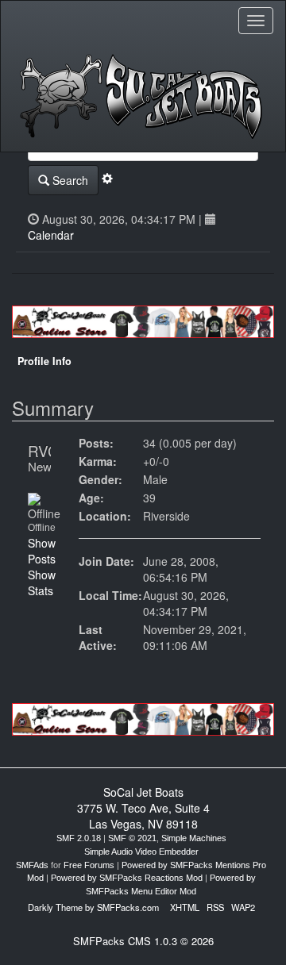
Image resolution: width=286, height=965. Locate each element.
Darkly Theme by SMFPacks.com (93, 907)
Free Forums (89, 865)
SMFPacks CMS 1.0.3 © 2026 (143, 940)
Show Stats (42, 582)
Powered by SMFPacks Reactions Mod (127, 877)
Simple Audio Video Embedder (141, 851)
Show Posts (42, 551)
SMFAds (32, 865)
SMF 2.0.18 (78, 838)
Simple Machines (193, 838)
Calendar (51, 235)
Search (68, 180)
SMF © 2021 (132, 838)
